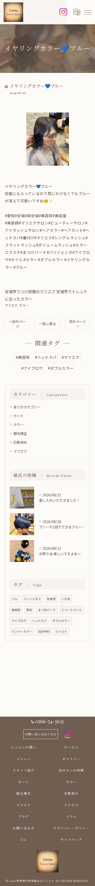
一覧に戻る (47, 323)
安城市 (51, 599)
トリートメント (71, 610)
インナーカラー (22, 631)
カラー (24, 305)
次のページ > (77, 323)
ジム (15, 599)
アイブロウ (19, 621)
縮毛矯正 (20, 433)
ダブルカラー (61, 621)
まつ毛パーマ (47, 610)
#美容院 (23, 357)
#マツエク (70, 357)
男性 (29, 610)
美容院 (16, 610)
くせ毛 (65, 599)
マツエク (11, 305)
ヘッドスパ (39, 621)
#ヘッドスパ (46, 357)
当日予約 (44, 631)
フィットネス (32, 599)
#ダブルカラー (61, 368)
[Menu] (87, 12)
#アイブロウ (32, 368)
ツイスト (61, 631)
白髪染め (20, 442)
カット (18, 415)
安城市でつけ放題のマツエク (30, 291)
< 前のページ (18, 323)
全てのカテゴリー (27, 406)
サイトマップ (71, 839)
